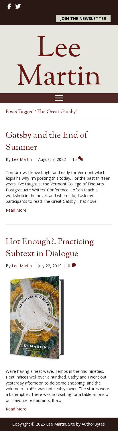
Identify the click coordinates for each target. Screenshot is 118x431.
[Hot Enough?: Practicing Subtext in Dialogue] (36, 318)
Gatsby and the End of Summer (46, 141)
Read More (16, 210)
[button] (83, 18)
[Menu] (59, 98)
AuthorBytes (93, 424)
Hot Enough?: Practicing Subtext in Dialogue (50, 248)
